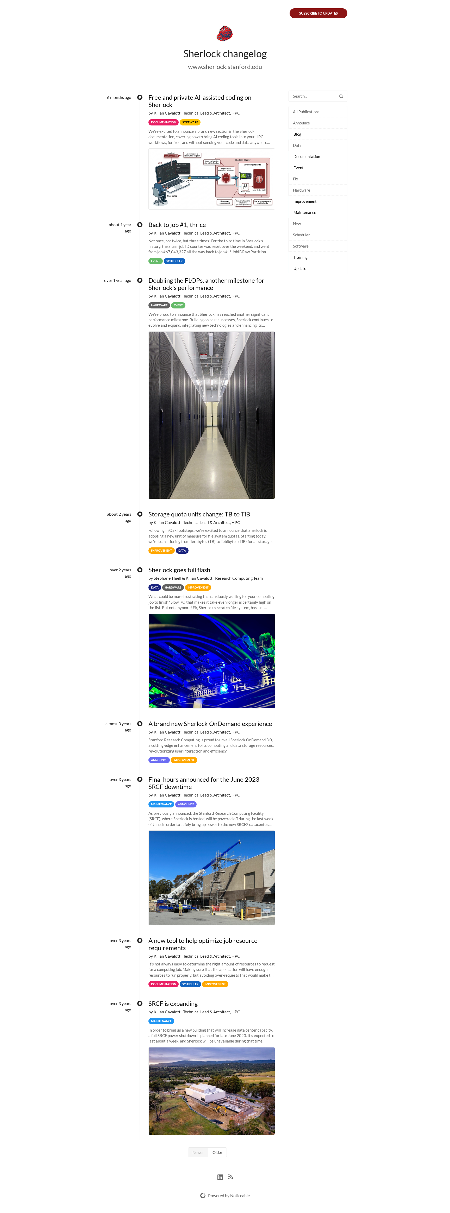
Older (217, 1152)
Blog (297, 134)
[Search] (341, 96)
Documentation (306, 156)
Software (301, 246)
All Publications (306, 111)
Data (297, 145)
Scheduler (301, 234)
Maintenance (304, 212)
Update (299, 268)
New (297, 223)
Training (300, 257)
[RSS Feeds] (230, 1176)
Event (298, 167)
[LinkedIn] (222, 1176)
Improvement (305, 201)
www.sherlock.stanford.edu (225, 66)
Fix (295, 178)
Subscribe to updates (318, 13)
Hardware (301, 190)
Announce (301, 123)
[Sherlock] (225, 34)
